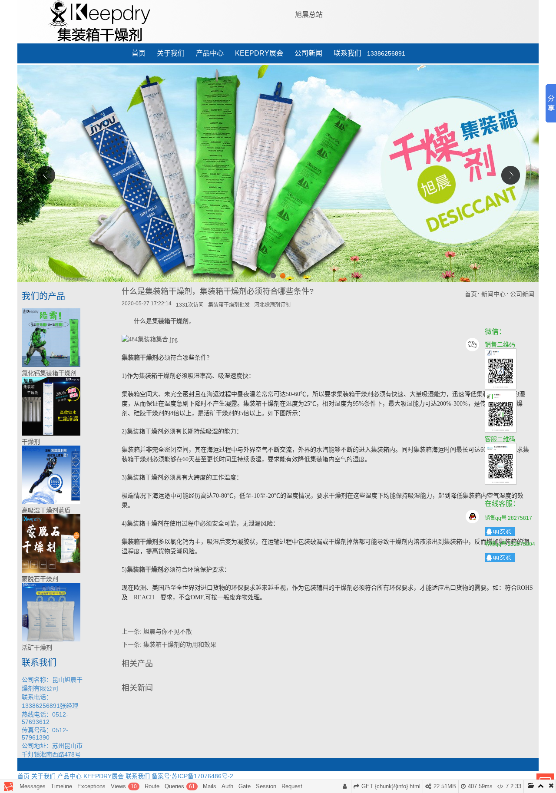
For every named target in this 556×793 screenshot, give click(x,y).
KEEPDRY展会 (259, 53)
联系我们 (347, 53)
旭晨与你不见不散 (167, 631)
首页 (139, 53)
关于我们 (171, 53)
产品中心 (210, 53)
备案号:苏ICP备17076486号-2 (192, 776)
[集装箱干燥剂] (150, 339)
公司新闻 (308, 53)
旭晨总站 (309, 14)
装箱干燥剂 (173, 321)
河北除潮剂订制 (272, 305)
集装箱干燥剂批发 (229, 305)
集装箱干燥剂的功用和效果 (179, 644)
